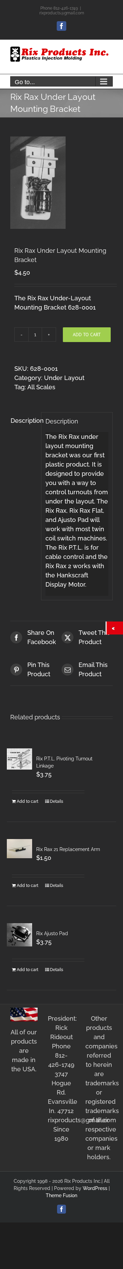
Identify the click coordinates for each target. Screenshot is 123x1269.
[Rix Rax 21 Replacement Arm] (19, 848)
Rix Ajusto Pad (52, 933)
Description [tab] (24, 420)
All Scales (41, 387)
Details (56, 801)
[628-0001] (61, 182)
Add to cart (87, 334)
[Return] (115, 628)
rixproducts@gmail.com (61, 13)
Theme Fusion (61, 1195)
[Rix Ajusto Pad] (19, 934)
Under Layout (64, 377)
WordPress (95, 1188)
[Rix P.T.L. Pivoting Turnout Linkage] (19, 759)
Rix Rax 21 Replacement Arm (68, 849)
